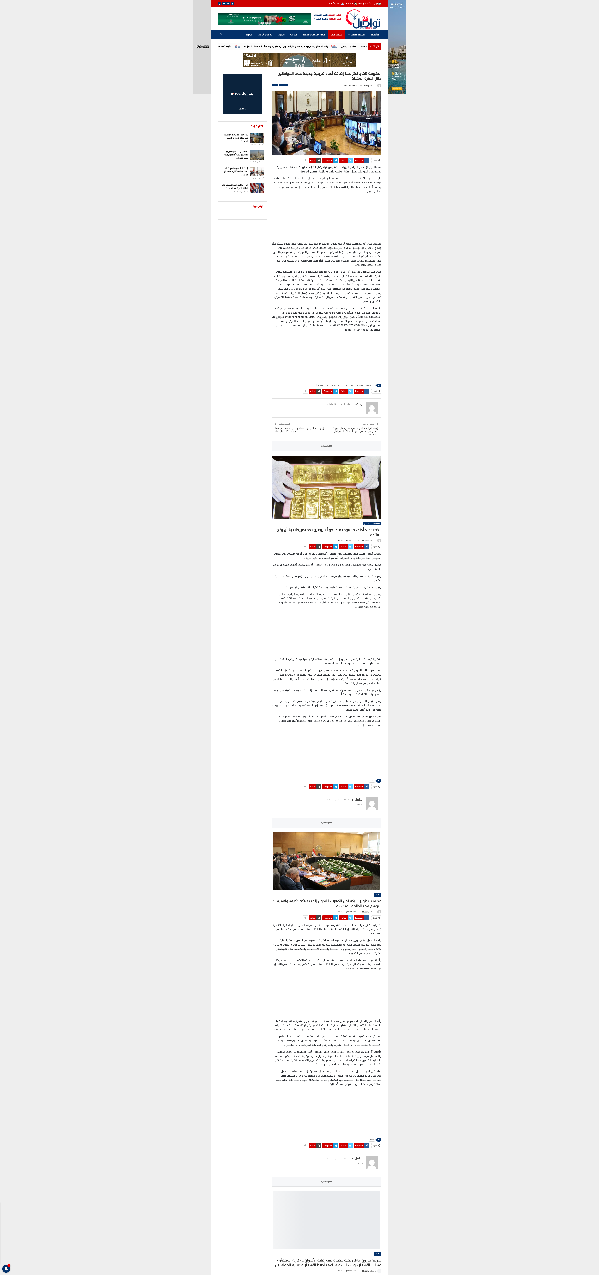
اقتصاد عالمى (358, 35)
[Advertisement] (326, 218)
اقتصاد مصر (337, 35)
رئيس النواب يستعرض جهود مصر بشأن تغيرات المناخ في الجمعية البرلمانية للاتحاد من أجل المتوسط (355, 431)
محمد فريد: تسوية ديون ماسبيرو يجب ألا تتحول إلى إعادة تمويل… (236, 155)
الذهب (372, 780)
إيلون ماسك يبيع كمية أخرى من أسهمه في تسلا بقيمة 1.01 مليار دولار (299, 429)
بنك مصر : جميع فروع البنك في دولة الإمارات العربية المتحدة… (236, 138)
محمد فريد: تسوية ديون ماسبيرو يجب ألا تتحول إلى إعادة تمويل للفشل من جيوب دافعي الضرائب (323, 46)
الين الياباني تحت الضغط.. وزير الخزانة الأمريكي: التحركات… (235, 186)
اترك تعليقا (325, 446)
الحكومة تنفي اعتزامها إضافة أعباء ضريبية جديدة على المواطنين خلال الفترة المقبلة (346, 385)
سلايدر (275, 85)
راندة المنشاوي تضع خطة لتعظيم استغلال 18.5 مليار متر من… (236, 171)
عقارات (293, 35)
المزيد (249, 35)
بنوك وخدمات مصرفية (314, 35)
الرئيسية (374, 35)
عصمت (372, 1139)
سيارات (281, 35)
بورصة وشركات (265, 35)
